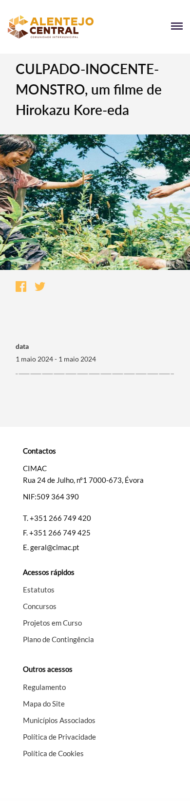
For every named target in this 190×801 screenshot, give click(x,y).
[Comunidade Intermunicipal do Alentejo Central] (51, 26)
